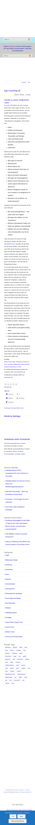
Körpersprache (10, 588)
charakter (18, 650)
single (20, 677)
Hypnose (8, 579)
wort (23, 680)
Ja (13, 816)
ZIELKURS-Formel (9, 244)
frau (20, 656)
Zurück (24, 82)
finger (14, 656)
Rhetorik (8, 608)
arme (25, 647)
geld (14, 659)
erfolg (20, 653)
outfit (6, 668)
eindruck (7, 653)
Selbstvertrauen (21, 674)
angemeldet (13, 443)
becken (12, 650)
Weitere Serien (20, 408)
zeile (13, 683)
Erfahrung (14, 653)
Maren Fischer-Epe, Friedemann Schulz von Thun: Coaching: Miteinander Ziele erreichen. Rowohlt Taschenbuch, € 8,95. (17, 364)
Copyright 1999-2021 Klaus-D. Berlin (14, 790)
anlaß (20, 647)
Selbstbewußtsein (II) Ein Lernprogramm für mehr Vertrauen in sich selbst (16, 473)
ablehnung (7, 647)
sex (15, 677)
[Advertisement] (17, 18)
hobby (11, 662)
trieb (10, 680)
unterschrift (17, 680)
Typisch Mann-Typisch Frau (14, 622)
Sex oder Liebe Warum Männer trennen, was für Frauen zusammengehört (16, 526)
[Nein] (33, 818)
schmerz (19, 671)
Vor (29, 82)
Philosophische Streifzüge (13, 593)
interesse (18, 662)
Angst (7, 555)
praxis (17, 668)
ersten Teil (9, 105)
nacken (23, 665)
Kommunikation (10, 584)
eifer (24, 650)
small (25, 677)
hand (6, 662)
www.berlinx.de (8, 377)
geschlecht (20, 659)
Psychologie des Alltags (10, 408)
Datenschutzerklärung (17, 821)
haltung (27, 659)
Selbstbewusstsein (10, 674)
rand (29, 668)
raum (6, 671)
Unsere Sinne (9, 627)
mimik (17, 665)
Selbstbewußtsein (11, 612)
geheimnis (7, 659)
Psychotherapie (10, 603)
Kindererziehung (9, 665)
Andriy (7, 541)
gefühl (24, 656)
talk (6, 680)
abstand (15, 647)
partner (12, 668)
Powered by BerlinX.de (26, 792)
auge (6, 650)
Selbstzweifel (8, 677)
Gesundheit (9, 569)
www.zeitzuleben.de (19, 372)
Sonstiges (8, 617)
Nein (21, 816)
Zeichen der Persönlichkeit (13, 636)
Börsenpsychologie (11, 560)
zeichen (7, 683)
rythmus (12, 671)
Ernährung (8, 565)
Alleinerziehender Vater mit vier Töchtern (19, 810)
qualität (23, 668)
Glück (7, 574)
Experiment (8, 656)
